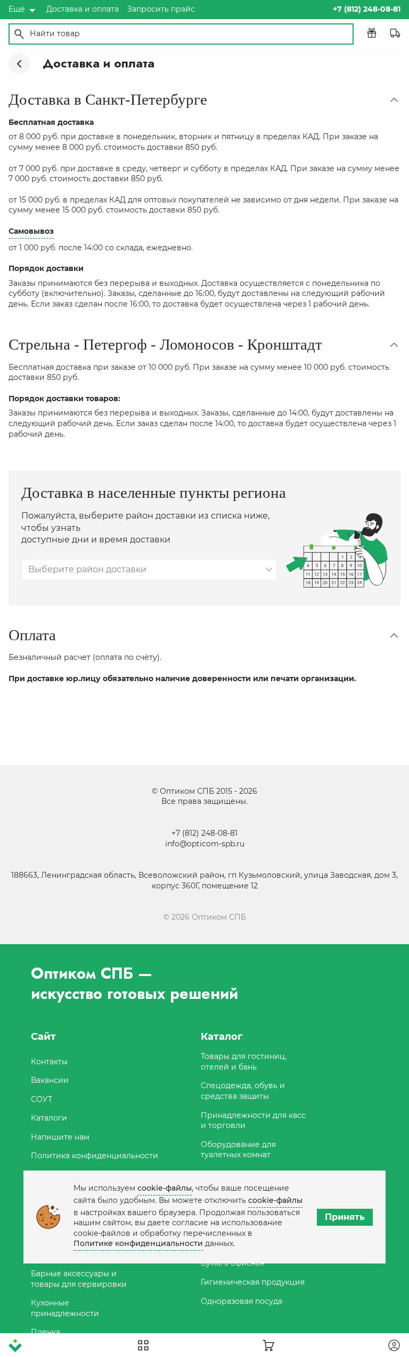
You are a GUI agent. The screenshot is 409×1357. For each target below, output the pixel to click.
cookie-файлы (164, 1188)
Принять (345, 1217)
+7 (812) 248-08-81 (204, 833)
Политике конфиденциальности (138, 1243)
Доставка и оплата (82, 9)
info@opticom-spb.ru (204, 844)
